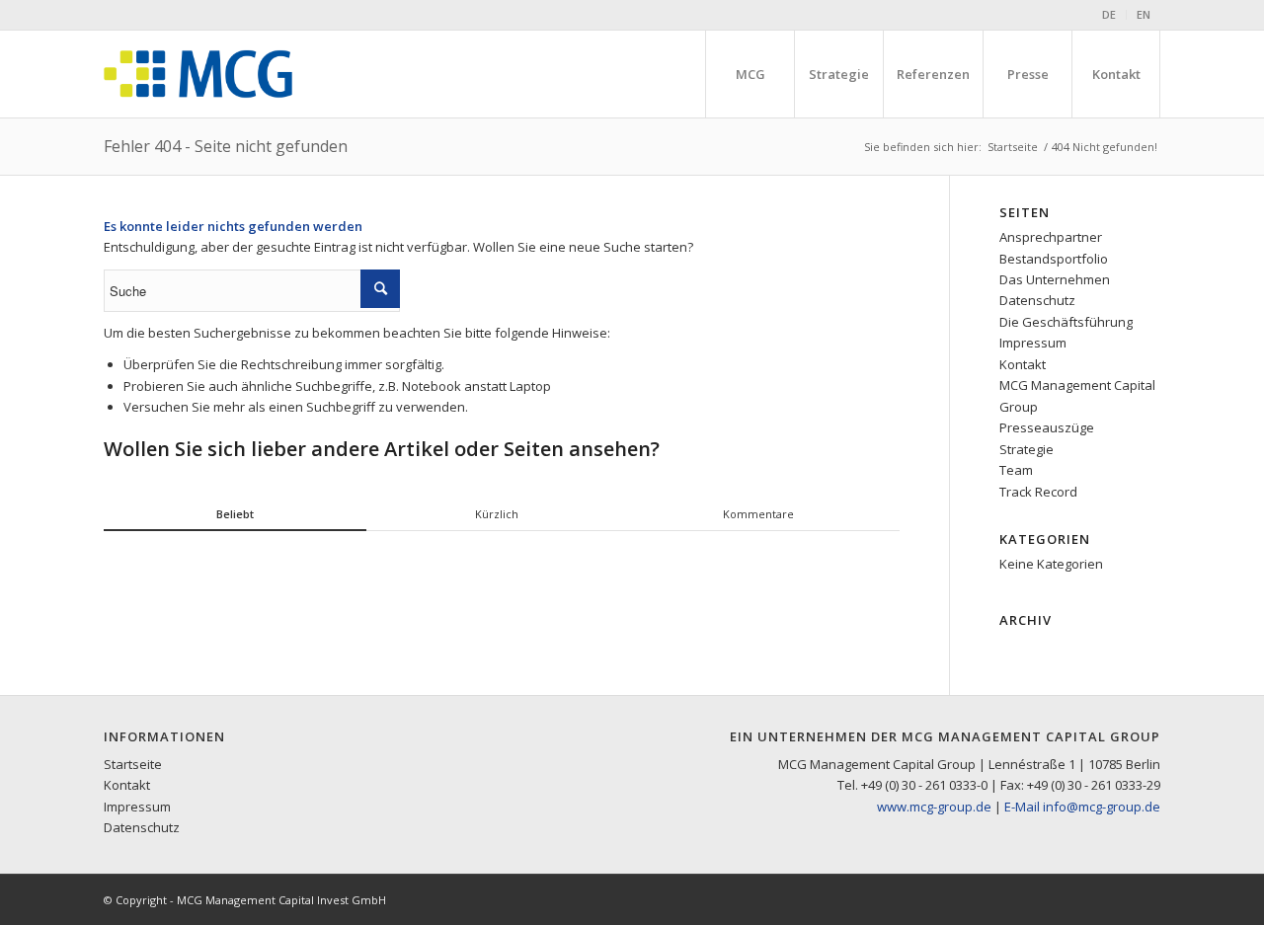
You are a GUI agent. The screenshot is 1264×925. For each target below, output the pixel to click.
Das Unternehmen (1054, 279)
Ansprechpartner (1050, 237)
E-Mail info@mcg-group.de (1082, 806)
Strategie (1026, 449)
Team (1016, 470)
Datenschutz (1037, 300)
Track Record (1038, 492)
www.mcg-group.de (934, 806)
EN (1143, 14)
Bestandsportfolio (1053, 259)
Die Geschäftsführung (1066, 322)
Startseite (1013, 146)
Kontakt (1022, 364)
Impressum (1032, 342)
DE (1109, 14)
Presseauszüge (1046, 427)
